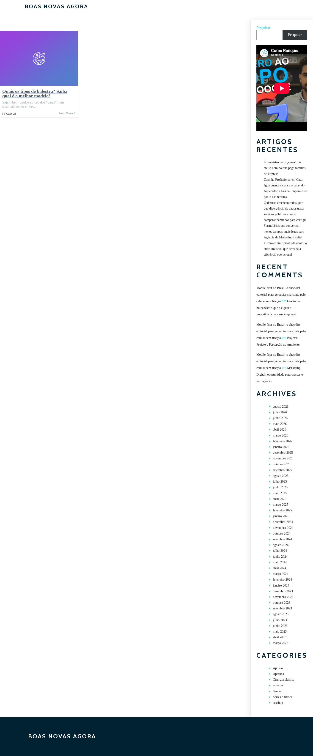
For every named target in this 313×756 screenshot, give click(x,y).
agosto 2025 (280, 476)
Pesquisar (263, 28)
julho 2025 (280, 481)
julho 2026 (280, 412)
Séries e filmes (282, 697)
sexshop (278, 702)
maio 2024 (280, 562)
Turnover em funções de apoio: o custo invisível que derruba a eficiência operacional (285, 248)
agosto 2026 (280, 406)
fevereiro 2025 (282, 510)
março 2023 (280, 643)
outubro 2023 (281, 602)
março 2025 (280, 504)
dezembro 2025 (283, 452)
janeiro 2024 (281, 585)
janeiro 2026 (281, 447)
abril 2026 (279, 429)
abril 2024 (279, 568)
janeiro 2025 (281, 516)
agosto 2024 (280, 545)
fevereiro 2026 (282, 441)
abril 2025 (279, 499)
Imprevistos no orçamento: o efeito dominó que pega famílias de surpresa (284, 168)
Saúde (277, 691)
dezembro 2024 (283, 522)
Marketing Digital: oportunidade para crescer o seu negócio (279, 374)
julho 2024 (280, 550)
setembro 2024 (282, 539)
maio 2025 (280, 493)
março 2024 (280, 574)
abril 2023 (279, 637)
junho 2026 (280, 418)
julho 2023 (280, 620)
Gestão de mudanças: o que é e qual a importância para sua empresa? (278, 308)
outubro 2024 (281, 533)
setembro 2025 (282, 470)
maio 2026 (280, 424)
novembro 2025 (283, 458)
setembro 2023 (282, 608)
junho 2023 (280, 626)
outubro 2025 (281, 464)
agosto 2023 (280, 614)
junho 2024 (280, 556)
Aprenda (278, 674)
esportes (278, 685)
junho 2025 (280, 487)
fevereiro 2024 (282, 579)
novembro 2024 (283, 527)
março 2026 (280, 435)
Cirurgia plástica (283, 679)
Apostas (278, 668)
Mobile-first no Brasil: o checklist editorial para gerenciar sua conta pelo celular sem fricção (281, 294)
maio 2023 (280, 631)
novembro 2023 (283, 597)
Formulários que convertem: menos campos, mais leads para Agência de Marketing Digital (284, 231)
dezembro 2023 (283, 591)
